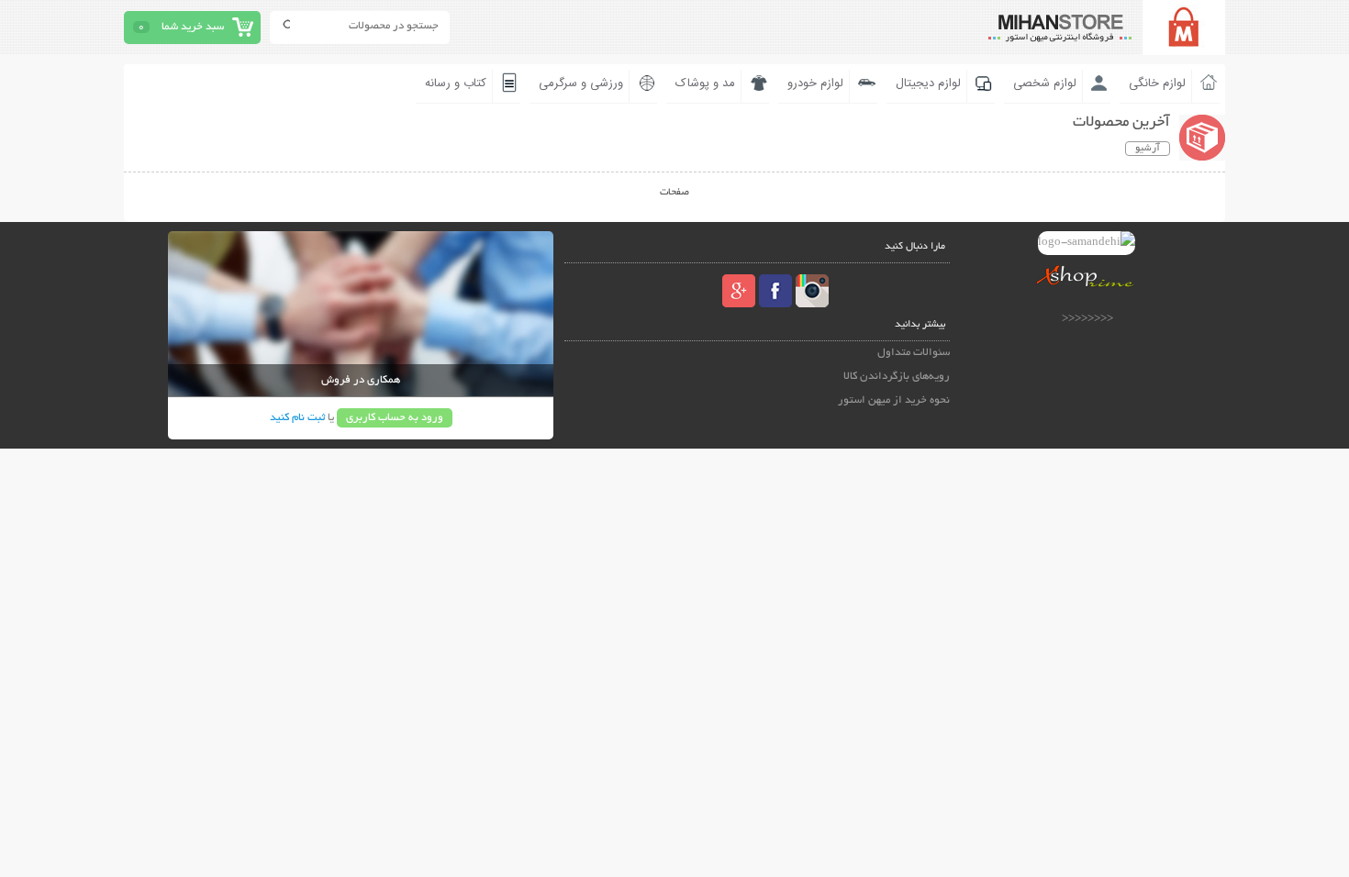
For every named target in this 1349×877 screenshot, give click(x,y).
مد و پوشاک (705, 83)
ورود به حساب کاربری (394, 418)
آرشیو (1147, 148)
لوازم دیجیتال (928, 83)
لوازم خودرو (815, 83)
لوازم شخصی (1044, 83)
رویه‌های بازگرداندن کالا (896, 377)
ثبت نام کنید (297, 418)
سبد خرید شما (193, 27)
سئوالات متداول (913, 353)
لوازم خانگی (1157, 83)
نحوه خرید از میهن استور (894, 400)
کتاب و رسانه (455, 83)
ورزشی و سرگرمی (581, 83)
